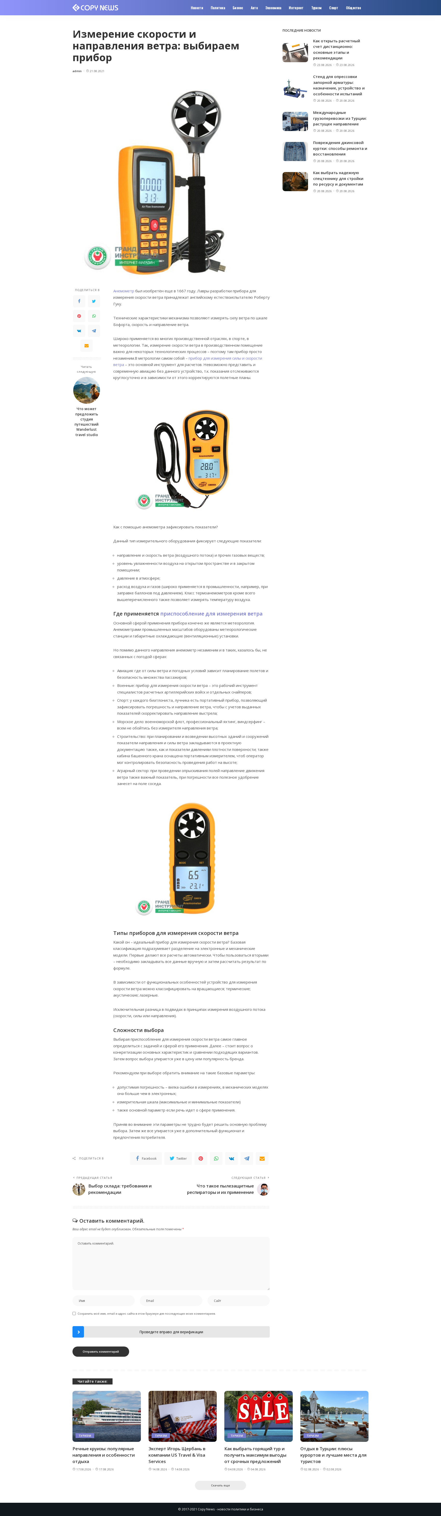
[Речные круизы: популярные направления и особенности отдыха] (106, 1416)
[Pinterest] (79, 316)
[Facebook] (79, 301)
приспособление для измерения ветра (211, 613)
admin (77, 71)
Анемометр (123, 290)
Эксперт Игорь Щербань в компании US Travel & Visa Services (177, 1455)
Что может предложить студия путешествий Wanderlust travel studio (87, 422)
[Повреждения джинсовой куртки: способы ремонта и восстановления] (295, 151)
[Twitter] (94, 301)
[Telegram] (94, 331)
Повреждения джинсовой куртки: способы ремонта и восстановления (340, 148)
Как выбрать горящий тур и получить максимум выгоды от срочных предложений (255, 1455)
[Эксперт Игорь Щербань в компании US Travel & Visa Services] (183, 1416)
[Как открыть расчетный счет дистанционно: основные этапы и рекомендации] (295, 52)
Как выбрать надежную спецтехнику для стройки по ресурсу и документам (338, 178)
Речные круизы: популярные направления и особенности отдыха (103, 1455)
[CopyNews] (95, 7)
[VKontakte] (79, 331)
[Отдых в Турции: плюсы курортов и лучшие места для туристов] (334, 1416)
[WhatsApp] (94, 316)
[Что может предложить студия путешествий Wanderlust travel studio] (86, 390)
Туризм (85, 1435)
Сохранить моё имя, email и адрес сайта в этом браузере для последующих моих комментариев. (147, 1313)
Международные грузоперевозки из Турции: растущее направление (340, 118)
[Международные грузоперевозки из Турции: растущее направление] (295, 121)
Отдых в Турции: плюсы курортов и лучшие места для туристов (333, 1455)
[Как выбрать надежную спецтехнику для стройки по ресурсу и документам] (295, 181)
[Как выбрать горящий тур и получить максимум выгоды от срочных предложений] (258, 1416)
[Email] (86, 345)
